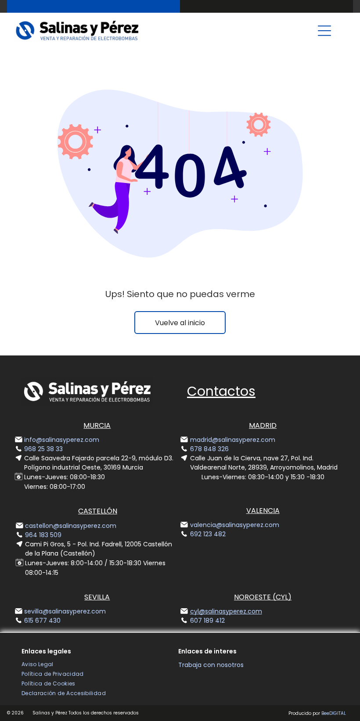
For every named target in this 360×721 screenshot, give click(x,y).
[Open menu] (324, 30)
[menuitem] (38, 664)
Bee (325, 713)
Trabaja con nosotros (211, 664)
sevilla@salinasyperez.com (65, 611)
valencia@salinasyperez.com (234, 524)
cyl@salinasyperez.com (226, 611)
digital (337, 713)
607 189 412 (207, 620)
